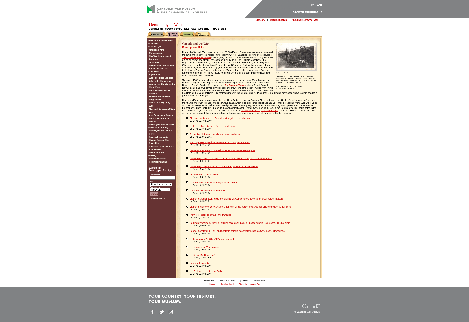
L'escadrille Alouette (200, 263)
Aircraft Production (158, 68)
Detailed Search (278, 20)
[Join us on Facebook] (152, 312)
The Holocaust (259, 281)
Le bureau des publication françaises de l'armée (213, 182)
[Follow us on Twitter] (161, 312)
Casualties (154, 143)
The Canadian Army (158, 127)
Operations (243, 281)
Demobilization (156, 152)
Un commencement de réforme (205, 174)
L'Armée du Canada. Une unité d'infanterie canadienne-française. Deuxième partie (231, 158)
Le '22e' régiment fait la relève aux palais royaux (213, 126)
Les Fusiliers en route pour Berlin (206, 271)
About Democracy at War (305, 20)
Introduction (209, 281)
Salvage (153, 93)
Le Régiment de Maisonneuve (205, 247)
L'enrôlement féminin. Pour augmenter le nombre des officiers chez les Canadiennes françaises (237, 231)
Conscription (155, 53)
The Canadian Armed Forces (196, 57)
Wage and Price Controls (161, 78)
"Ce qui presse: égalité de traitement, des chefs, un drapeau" (220, 142)
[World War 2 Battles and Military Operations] (188, 35)
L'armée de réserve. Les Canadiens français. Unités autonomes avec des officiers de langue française (240, 207)
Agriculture (154, 75)
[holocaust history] (203, 35)
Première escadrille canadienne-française (210, 215)
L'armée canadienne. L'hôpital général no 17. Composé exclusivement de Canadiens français (236, 199)
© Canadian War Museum (307, 312)
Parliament (154, 43)
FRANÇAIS (315, 5)
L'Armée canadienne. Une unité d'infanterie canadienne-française (222, 150)
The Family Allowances (160, 90)
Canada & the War (226, 281)
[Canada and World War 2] (173, 35)
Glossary (260, 20)
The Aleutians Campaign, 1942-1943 (259, 110)
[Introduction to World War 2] (157, 35)
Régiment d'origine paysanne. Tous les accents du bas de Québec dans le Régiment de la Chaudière (240, 223)
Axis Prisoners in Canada (161, 115)
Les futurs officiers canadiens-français (208, 190)
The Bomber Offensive (236, 85)
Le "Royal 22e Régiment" (202, 255)
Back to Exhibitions (307, 12)
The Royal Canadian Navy (161, 124)
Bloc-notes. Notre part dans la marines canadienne (215, 134)
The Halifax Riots (157, 159)
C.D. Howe (154, 71)
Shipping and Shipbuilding (162, 65)
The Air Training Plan (159, 140)
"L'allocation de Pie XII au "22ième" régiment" (212, 239)
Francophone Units (158, 137)
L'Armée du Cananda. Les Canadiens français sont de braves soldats (224, 166)
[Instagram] (170, 312)
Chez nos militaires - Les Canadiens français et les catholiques (221, 118)
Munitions (154, 62)
